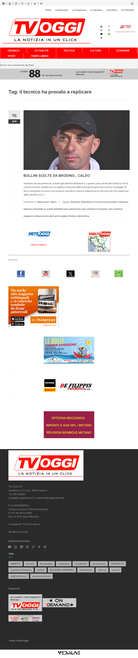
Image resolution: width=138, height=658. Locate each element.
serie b (115, 569)
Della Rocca (87, 202)
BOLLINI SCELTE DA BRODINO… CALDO (57, 176)
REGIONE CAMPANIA (62, 569)
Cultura (95, 50)
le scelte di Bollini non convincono (62, 209)
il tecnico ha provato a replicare (111, 202)
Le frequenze (79, 9)
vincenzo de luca (41, 576)
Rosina (72, 216)
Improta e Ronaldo (33, 209)
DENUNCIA (117, 563)
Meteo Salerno (38, 244)
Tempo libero (39, 55)
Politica (69, 50)
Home (48, 9)
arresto (30, 563)
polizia (40, 569)
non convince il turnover (95, 209)
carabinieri (81, 563)
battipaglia (46, 563)
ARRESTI (15, 563)
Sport (12, 55)
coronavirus (99, 563)
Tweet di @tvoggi (18, 640)
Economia (122, 50)
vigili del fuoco (19, 576)
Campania (63, 563)
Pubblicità (14, 588)
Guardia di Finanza (21, 569)
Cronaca (13, 50)
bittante (75, 202)
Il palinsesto (61, 9)
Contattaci (111, 9)
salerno (102, 569)
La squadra (96, 9)
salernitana (83, 216)
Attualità (41, 50)
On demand (127, 9)
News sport (43, 202)
